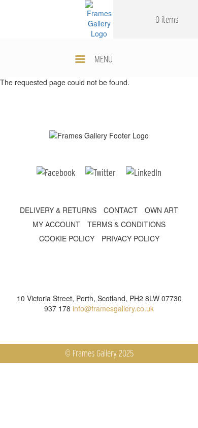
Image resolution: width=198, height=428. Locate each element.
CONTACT (121, 210)
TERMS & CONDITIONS (126, 224)
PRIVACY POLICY (130, 238)
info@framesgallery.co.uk (113, 308)
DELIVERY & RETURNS (58, 210)
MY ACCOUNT (56, 224)
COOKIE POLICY (66, 238)
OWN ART (161, 210)
